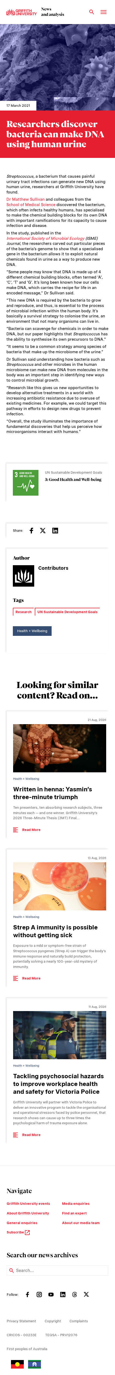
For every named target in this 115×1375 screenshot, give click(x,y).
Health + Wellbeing (32, 631)
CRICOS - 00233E (22, 1335)
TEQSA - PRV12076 (61, 1335)
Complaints (79, 1321)
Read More (31, 830)
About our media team (81, 1223)
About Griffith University (28, 1213)
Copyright (53, 1321)
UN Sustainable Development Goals (67, 612)
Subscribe (16, 1232)
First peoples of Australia (27, 1349)
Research (24, 612)
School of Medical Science (30, 204)
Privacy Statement (21, 1321)
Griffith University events (28, 1204)
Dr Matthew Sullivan (25, 199)
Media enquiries (76, 1204)
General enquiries (22, 1223)
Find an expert (74, 1213)
